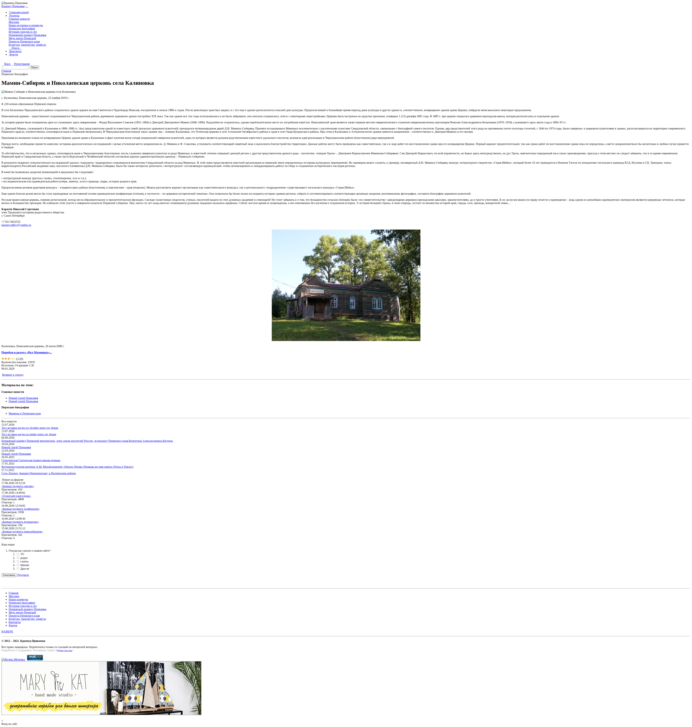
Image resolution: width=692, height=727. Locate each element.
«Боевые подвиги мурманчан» (20, 521)
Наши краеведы (18, 599)
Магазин (14, 22)
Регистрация (22, 63)
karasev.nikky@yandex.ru (16, 224)
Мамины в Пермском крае (25, 413)
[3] (8, 358)
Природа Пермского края (24, 41)
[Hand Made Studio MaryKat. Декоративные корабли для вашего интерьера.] (101, 714)
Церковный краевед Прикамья (27, 35)
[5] (14, 358)
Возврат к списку (13, 374)
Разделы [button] (14, 15)
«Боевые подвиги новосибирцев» (22, 531)
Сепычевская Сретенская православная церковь (30, 460)
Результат (23, 574)
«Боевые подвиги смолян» (17, 486)
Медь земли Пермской (22, 38)
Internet (24, 565)
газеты (24, 561)
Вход (7, 63)
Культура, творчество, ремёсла (27, 44)
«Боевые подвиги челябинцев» (20, 508)
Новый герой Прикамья (23, 398)
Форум (13, 54)
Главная (19, 12)
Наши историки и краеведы (26, 25)
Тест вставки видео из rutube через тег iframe (28, 434)
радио (24, 557)
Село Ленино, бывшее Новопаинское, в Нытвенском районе (38, 473)
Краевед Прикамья (13, 6)
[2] (5, 358)
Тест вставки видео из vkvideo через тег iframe (29, 427)
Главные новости (19, 18)
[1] (2, 358)
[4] (11, 358)
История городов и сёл (23, 31)
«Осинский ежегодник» (16, 495)
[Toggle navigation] (26, 7)
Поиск (16, 48)
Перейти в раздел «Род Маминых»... (26, 352)
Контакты (15, 51)
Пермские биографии (22, 28)
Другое (24, 568)
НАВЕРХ (7, 631)
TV (22, 554)
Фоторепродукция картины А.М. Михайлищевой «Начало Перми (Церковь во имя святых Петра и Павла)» (67, 466)
